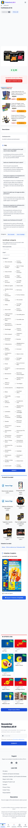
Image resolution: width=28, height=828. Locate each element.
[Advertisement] (14, 30)
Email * (4, 252)
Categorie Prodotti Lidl (9, 782)
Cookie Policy (6, 790)
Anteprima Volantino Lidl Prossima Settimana (14, 776)
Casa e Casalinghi (20, 234)
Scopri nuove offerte (14, 709)
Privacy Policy (6, 787)
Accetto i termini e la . (13, 739)
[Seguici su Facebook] (11, 763)
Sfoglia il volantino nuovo (14, 81)
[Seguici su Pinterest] (16, 763)
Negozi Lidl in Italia (7, 779)
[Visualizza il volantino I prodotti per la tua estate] (14, 574)
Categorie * (5, 258)
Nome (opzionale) (7, 246)
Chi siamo (5, 771)
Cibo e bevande (11, 234)
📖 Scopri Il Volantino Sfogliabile (14, 597)
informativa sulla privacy (18, 739)
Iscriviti (14, 743)
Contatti (5, 784)
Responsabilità (6, 792)
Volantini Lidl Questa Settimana (11, 774)
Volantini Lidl (6, 12)
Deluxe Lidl (6, 5)
